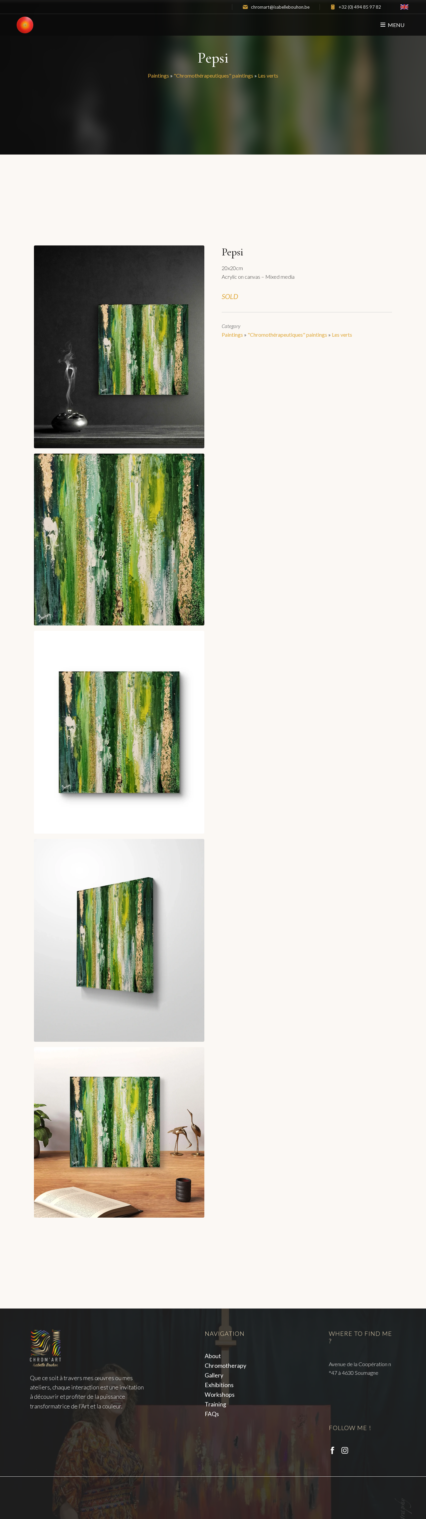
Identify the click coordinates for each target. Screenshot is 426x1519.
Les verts (268, 75)
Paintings (158, 75)
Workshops (220, 1394)
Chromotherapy (225, 1365)
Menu (396, 25)
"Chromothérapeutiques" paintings (213, 75)
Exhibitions (219, 1384)
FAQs (212, 1413)
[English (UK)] (404, 7)
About (213, 1355)
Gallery (214, 1375)
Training (215, 1404)
